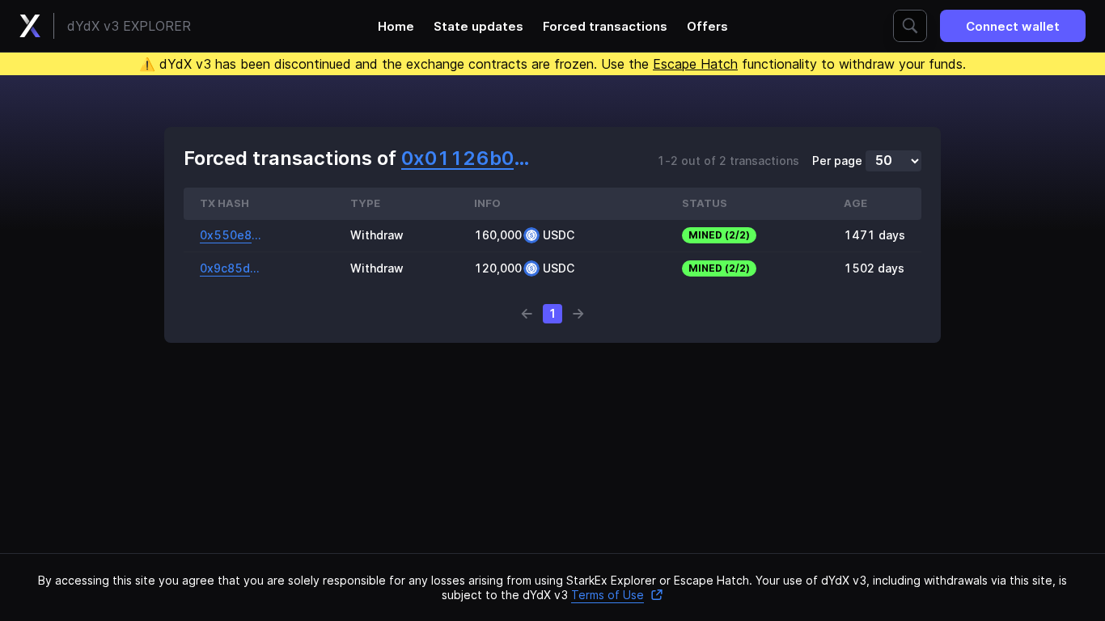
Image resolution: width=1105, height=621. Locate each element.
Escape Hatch (695, 64)
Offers (707, 26)
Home (396, 26)
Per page (837, 161)
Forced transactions (605, 26)
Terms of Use (607, 595)
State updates (478, 26)
